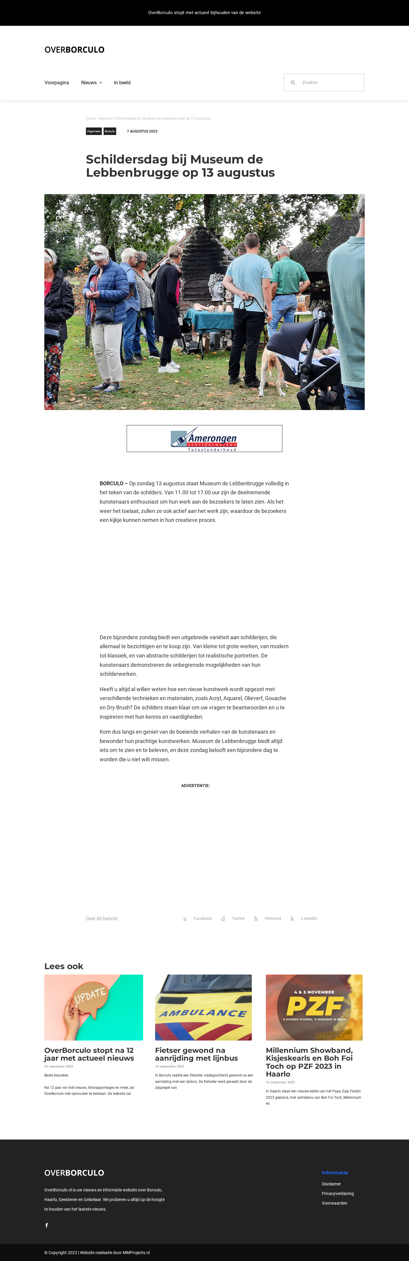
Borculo (105, 118)
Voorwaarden (334, 1203)
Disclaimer (331, 1184)
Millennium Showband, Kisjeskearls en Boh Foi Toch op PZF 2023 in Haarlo (309, 1062)
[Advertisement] (195, 579)
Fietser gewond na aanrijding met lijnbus (196, 1054)
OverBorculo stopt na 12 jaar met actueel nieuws (89, 1054)
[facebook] (46, 1225)
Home (91, 118)
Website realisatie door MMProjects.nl (115, 1252)
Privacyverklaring (338, 1193)
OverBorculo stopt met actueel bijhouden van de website (204, 12)
